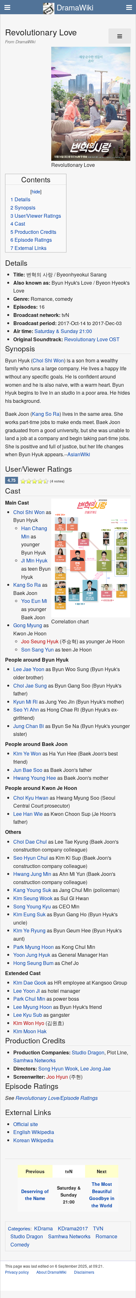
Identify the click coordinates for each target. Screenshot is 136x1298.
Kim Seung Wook (33, 898)
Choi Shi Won (48, 360)
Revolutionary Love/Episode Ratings (56, 1097)
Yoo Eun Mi (34, 600)
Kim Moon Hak (29, 1031)
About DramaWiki (51, 1272)
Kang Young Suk (32, 890)
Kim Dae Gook (29, 982)
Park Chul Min (29, 998)
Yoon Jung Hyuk (31, 954)
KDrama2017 (73, 1228)
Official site (25, 1124)
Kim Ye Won (27, 753)
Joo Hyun (57, 1076)
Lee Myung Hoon (32, 1006)
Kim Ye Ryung (29, 930)
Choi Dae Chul (30, 841)
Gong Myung (27, 625)
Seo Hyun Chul (30, 857)
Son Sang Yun (37, 649)
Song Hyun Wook (58, 1068)
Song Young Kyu (32, 906)
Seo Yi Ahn (26, 709)
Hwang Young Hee (34, 777)
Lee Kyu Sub (27, 1014)
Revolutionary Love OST (92, 339)
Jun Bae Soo (27, 769)
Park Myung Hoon (33, 946)
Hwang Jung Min (32, 873)
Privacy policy (17, 1272)
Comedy (19, 1244)
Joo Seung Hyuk (40, 641)
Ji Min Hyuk (34, 560)
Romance (106, 1236)
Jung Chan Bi (28, 726)
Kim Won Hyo (28, 1023)
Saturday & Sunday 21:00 (63, 331)
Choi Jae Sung (30, 685)
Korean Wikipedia (33, 1140)
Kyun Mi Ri (25, 701)
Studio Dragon (88, 1052)
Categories (19, 1228)
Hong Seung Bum (33, 963)
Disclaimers (84, 1272)
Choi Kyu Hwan (30, 797)
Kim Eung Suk (29, 914)
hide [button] (36, 191)
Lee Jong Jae (95, 1068)
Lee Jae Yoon (28, 669)
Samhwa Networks (34, 1060)
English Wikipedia (33, 1132)
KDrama (43, 1228)
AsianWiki (78, 454)
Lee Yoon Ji (26, 990)
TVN (98, 1228)
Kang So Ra (45, 413)
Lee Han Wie (28, 813)
